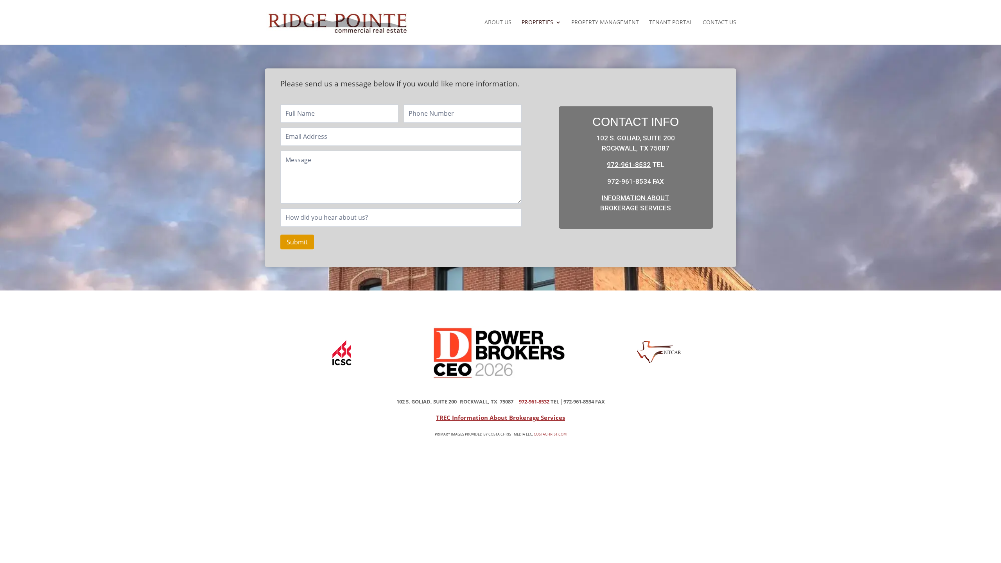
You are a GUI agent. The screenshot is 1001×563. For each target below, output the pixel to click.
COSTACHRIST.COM (550, 434)
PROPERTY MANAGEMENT (605, 23)
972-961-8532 (629, 165)
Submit (297, 242)
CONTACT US (719, 23)
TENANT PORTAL (670, 23)
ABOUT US (497, 23)
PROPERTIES (537, 23)
